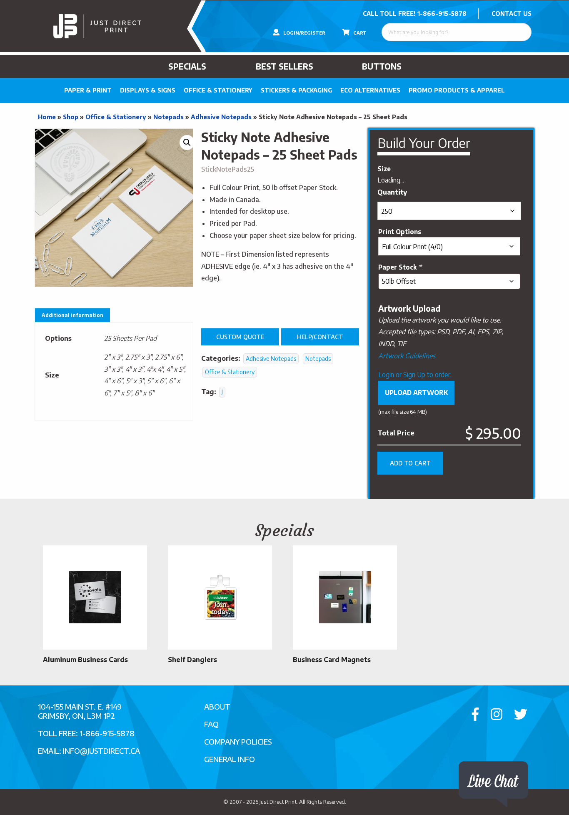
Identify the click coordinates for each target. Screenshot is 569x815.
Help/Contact (320, 336)
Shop (70, 116)
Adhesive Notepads (221, 116)
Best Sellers (284, 66)
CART (359, 32)
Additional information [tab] (72, 315)
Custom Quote (240, 336)
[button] (187, 142)
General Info (229, 759)
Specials (187, 66)
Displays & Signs (147, 90)
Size (384, 168)
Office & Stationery (218, 90)
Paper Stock (400, 267)
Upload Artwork (416, 392)
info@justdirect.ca (101, 750)
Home (47, 116)
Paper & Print (88, 90)
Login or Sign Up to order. (415, 374)
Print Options (399, 231)
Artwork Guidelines (406, 356)
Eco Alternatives (370, 90)
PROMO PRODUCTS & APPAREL (457, 90)
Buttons (382, 66)
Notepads (168, 116)
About (217, 706)
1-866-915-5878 (442, 13)
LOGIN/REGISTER (303, 32)
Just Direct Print (278, 801)
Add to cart (410, 463)
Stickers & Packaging (296, 90)
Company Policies (238, 741)
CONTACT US (512, 13)
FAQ (211, 724)
